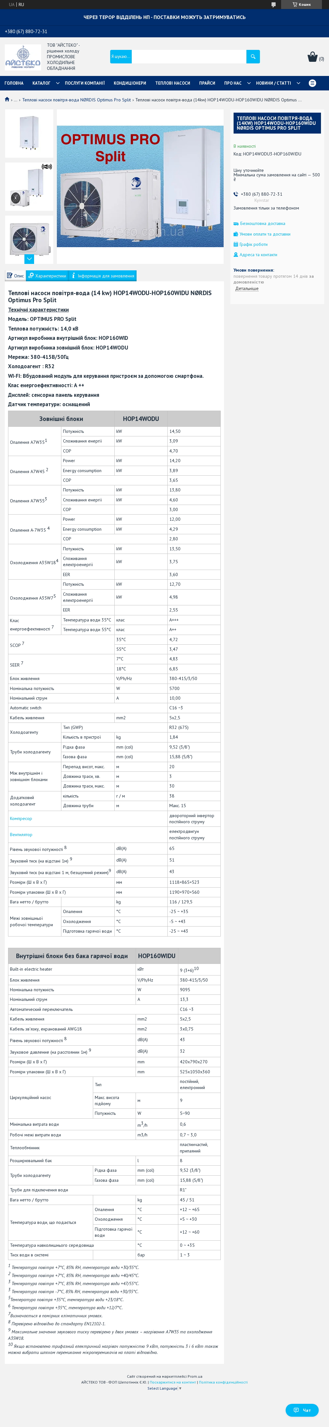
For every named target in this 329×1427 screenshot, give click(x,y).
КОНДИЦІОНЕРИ (130, 83)
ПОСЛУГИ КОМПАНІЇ (85, 83)
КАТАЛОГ (41, 83)
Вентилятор (21, 834)
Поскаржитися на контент (173, 1382)
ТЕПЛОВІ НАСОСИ (172, 83)
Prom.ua (195, 1376)
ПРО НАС (233, 83)
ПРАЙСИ (207, 83)
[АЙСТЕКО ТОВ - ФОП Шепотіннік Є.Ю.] (23, 57)
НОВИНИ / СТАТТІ (273, 83)
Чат (307, 1410)
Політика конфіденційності (223, 1382)
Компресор (21, 818)
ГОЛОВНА (13, 83)
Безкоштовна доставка (262, 223)
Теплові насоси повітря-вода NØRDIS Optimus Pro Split (76, 100)
